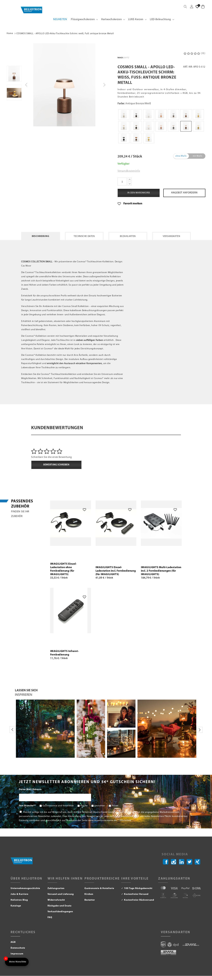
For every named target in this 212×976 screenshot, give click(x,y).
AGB (13, 942)
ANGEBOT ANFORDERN (184, 193)
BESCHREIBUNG (40, 236)
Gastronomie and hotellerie (58, 806)
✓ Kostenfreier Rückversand (137, 900)
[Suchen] (185, 6)
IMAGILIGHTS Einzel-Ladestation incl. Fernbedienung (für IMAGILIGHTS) (116, 571)
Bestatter (89, 900)
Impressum (17, 954)
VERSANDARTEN (171, 236)
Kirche (84, 806)
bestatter (99, 806)
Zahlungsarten (56, 888)
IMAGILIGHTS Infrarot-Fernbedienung (64, 653)
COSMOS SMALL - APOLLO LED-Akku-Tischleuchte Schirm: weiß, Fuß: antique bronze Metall (65, 33)
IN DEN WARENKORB (70, 556)
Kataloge (16, 906)
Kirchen (88, 894)
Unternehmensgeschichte (25, 888)
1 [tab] (103, 754)
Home (10, 33)
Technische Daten (84, 236)
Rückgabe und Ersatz (60, 906)
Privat (115, 806)
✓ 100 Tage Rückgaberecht (136, 888)
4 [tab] (111, 754)
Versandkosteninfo (129, 171)
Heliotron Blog (19, 900)
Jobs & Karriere (19, 894)
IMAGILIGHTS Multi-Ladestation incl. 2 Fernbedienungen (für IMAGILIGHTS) (161, 571)
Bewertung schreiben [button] (56, 465)
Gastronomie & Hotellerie (99, 888)
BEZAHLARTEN (128, 236)
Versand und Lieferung (61, 894)
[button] (84, 19)
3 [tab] (108, 754)
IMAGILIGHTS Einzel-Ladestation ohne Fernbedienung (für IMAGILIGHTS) (63, 569)
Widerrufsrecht (56, 900)
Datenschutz (18, 948)
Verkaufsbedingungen (60, 911)
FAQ (50, 917)
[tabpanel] (45, 729)
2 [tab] (105, 754)
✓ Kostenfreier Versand (134, 894)
